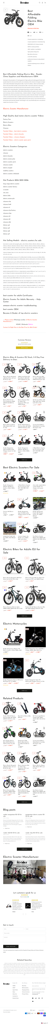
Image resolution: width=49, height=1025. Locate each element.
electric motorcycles (9, 159)
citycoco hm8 (7, 204)
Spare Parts (15, 990)
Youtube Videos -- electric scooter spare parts (17, 140)
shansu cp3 (6, 228)
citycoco (5, 153)
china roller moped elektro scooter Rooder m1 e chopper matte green (39, 487)
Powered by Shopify (6, 1012)
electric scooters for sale (31, 240)
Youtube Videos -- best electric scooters (15, 131)
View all (24, 459)
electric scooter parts (9, 162)
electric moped (7, 167)
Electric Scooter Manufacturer (15, 109)
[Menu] (3, 2)
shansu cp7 (6, 234)
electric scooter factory (10, 186)
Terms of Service (39, 950)
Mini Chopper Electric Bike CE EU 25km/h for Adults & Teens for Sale (9, 742)
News (14, 992)
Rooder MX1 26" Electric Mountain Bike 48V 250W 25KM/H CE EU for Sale (24, 426)
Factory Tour (7, 119)
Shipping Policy (25, 990)
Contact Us (15, 996)
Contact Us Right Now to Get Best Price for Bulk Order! (20, 327)
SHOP (14, 987)
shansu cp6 (6, 231)
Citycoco (5, 128)
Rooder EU (8, 1010)
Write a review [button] (24, 347)
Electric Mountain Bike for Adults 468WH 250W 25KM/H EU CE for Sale (39, 378)
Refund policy (25, 987)
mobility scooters (8, 170)
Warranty (24, 985)
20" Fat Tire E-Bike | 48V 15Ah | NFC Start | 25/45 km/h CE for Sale (39, 401)
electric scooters (8, 150)
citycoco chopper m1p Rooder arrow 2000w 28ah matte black (23, 538)
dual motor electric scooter (26, 116)
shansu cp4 (6, 225)
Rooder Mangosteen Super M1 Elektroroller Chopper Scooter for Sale (9, 450)
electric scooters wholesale (11, 173)
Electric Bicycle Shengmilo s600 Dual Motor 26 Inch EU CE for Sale (9, 378)
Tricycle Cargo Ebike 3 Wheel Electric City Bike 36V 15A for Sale (39, 426)
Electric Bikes (7, 125)
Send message (10, 946)
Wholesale (25, 324)
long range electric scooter (11, 183)
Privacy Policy (30, 950)
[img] (24, 895)
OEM (16, 309)
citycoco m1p (7, 201)
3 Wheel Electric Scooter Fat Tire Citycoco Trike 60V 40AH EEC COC (39, 450)
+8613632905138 (35, 994)
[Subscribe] (45, 986)
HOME (18, 324)
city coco (5, 192)
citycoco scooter (8, 164)
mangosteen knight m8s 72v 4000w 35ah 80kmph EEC (9, 538)
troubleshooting (30, 305)
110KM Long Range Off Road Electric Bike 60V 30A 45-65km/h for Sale (24, 378)
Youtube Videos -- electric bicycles (13, 134)
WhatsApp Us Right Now (33, 28)
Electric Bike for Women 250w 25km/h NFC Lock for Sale (9, 426)
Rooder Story (16, 998)
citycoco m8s (7, 222)
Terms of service (26, 992)
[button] (39, 2)
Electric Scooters (8, 122)
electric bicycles (8, 156)
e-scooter (6, 189)
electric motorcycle (8, 198)
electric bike (6, 195)
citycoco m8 (6, 219)
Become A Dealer (10, 313)
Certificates (27, 295)
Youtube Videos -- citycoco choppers (14, 137)
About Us (15, 994)
